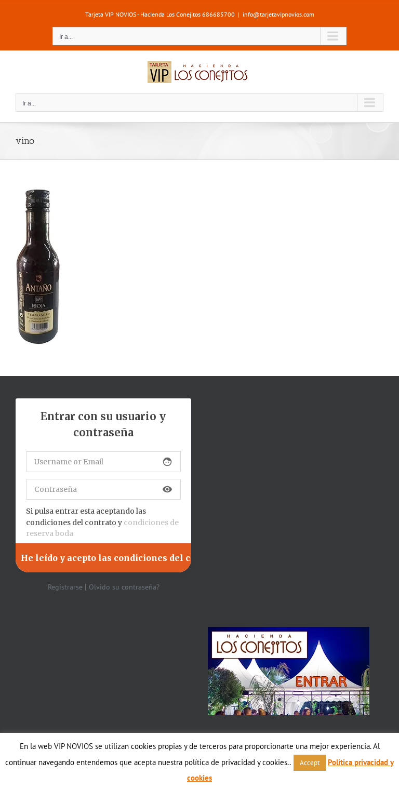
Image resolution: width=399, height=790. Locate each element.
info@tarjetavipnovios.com (278, 14)
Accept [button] (310, 762)
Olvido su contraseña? (124, 587)
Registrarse (65, 587)
